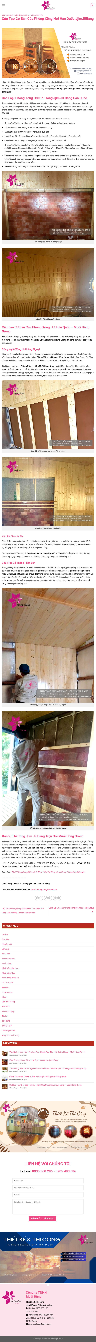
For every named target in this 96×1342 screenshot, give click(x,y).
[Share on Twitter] (46, 898)
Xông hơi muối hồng (10, 1035)
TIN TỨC (39, 15)
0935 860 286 (42, 1171)
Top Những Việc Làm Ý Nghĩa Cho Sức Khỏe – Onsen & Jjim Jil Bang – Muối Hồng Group (47, 1068)
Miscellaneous (8, 958)
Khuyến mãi (7, 944)
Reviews (6, 987)
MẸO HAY (6, 954)
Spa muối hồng (16, 15)
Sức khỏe (6, 1006)
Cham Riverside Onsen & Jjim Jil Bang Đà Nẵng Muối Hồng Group (37, 1077)
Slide (4, 997)
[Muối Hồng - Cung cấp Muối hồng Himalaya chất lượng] (48, 5)
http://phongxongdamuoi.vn (44, 889)
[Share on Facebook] (41, 898)
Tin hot (5, 1016)
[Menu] (3, 5)
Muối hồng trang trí (10, 978)
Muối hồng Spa (8, 973)
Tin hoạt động (29, 15)
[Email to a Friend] (50, 898)
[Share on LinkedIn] (59, 898)
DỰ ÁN (5, 934)
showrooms (7, 992)
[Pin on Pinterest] (55, 898)
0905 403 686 (66, 1171)
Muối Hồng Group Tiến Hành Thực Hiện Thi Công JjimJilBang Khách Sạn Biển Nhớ (48, 872)
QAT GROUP (7, 982)
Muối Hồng (6, 963)
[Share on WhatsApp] (37, 898)
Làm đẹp (6, 949)
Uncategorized (8, 1030)
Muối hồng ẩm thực (10, 968)
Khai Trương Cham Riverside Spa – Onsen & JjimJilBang (33, 1060)
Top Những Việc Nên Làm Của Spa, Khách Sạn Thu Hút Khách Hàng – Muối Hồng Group (47, 1052)
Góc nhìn (5, 15)
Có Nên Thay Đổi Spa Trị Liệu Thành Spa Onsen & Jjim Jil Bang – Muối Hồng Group (45, 1085)
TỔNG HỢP (7, 1026)
